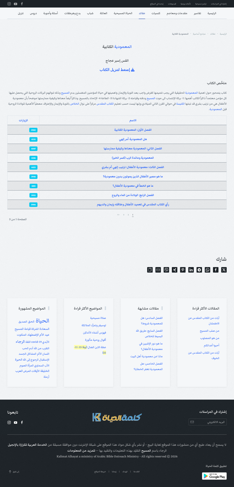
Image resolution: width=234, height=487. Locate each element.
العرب (19, 371)
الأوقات (35, 371)
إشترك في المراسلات (219, 3)
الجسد (22, 354)
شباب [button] (90, 13)
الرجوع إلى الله (30, 359)
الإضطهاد (33, 334)
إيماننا (114, 471)
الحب (25, 348)
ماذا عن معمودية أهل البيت (146, 356)
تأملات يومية (186, 3)
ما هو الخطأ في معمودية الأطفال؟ (133, 186)
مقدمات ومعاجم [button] (177, 13)
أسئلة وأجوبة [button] (50, 13)
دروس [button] (33, 13)
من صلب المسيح (209, 331)
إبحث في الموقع (156, 3)
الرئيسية (211, 13)
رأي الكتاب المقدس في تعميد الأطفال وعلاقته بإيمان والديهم (133, 204)
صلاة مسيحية (98, 318)
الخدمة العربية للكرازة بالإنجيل (27, 444)
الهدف (125, 471)
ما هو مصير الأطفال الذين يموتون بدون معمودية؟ (133, 176)
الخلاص (74, 103)
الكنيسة (180, 103)
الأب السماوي (41, 365)
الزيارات (23, 120)
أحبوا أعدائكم (211, 345)
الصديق (22, 321)
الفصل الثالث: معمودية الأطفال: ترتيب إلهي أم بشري (133, 167)
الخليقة (44, 371)
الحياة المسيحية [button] (123, 13)
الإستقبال (44, 359)
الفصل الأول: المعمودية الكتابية (133, 130)
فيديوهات (172, 3)
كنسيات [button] (156, 13)
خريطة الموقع (100, 471)
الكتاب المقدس (105, 103)
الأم (39, 353)
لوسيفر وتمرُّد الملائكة (94, 325)
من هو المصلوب (209, 338)
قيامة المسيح (23, 328)
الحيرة (18, 359)
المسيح (65, 92)
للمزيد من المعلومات (81, 450)
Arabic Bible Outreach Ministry (118, 456)
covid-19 (36, 342)
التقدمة (136, 471)
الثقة (28, 342)
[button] (150, 270)
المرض (27, 371)
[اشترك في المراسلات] (192, 422)
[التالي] (118, 215)
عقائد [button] (142, 13)
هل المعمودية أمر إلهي (133, 139)
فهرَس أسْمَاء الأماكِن (94, 332)
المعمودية (123, 47)
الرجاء (20, 342)
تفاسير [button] (197, 13)
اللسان (45, 354)
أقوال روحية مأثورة (95, 340)
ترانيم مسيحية (200, 3)
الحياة (41, 320)
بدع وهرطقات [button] (72, 13)
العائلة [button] (103, 13)
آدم (31, 348)
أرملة (46, 377)
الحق (30, 321)
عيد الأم (44, 334)
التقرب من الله (41, 348)
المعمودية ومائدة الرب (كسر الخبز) (133, 158)
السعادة (44, 328)
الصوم (23, 365)
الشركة (35, 329)
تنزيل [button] (21, 13)
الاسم (133, 120)
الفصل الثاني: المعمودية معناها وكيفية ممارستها (133, 148)
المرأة (30, 365)
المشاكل (31, 354)
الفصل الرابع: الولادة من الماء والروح (133, 195)
